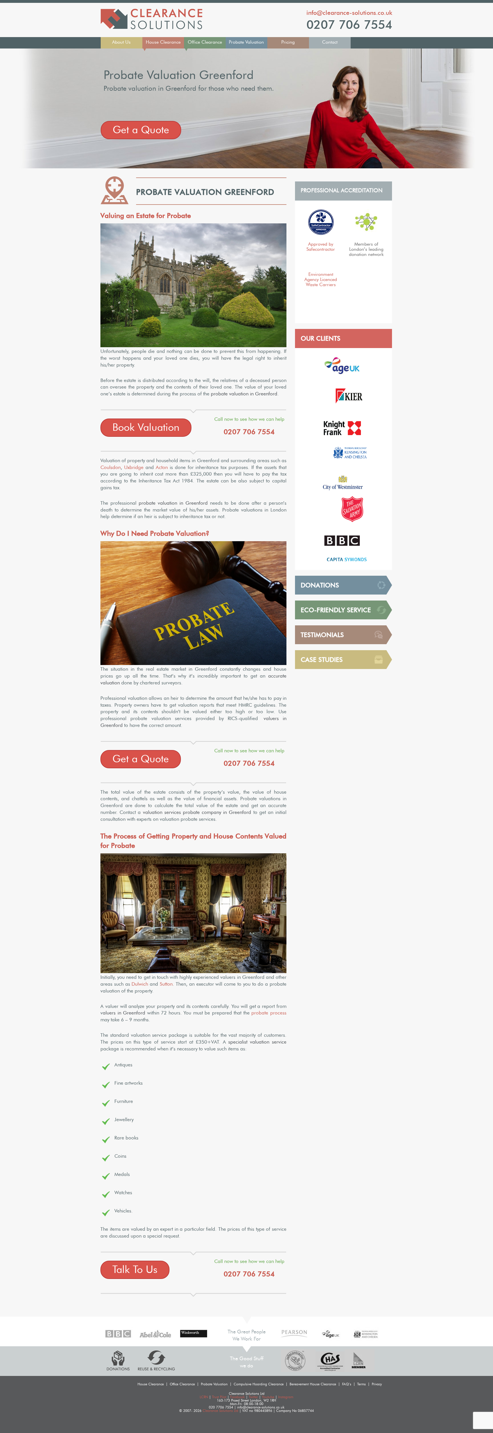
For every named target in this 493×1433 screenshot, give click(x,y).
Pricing (288, 42)
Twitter (253, 1397)
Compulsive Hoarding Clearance (259, 1384)
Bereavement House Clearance (313, 1384)
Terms (361, 1384)
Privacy (377, 1384)
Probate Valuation (246, 42)
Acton (162, 467)
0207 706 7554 (349, 24)
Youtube (268, 1397)
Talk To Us (134, 1270)
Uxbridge (134, 467)
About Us (121, 42)
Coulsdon (110, 467)
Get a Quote (141, 130)
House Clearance (163, 42)
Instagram (285, 1397)
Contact (330, 42)
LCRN (204, 1397)
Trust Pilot (219, 1397)
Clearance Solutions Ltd (220, 1410)
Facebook (237, 1397)
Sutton (166, 984)
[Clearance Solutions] (151, 27)
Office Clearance (205, 42)
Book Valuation (145, 428)
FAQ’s (346, 1384)
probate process (268, 1012)
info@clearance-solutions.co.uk (349, 12)
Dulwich (140, 984)
